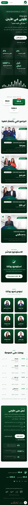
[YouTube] (14, 481)
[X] (17, 481)
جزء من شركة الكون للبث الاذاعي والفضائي (14, 488)
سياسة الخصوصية (6, 498)
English (11, 2)
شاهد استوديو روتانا (12, 276)
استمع (4, 2)
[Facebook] (22, 481)
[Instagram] (20, 481)
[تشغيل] (25, 502)
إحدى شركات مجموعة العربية (14, 494)
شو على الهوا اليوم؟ (21, 42)
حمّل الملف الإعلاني (8, 436)
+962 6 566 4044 (21, 439)
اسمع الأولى (19, 38)
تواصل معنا (20, 436)
